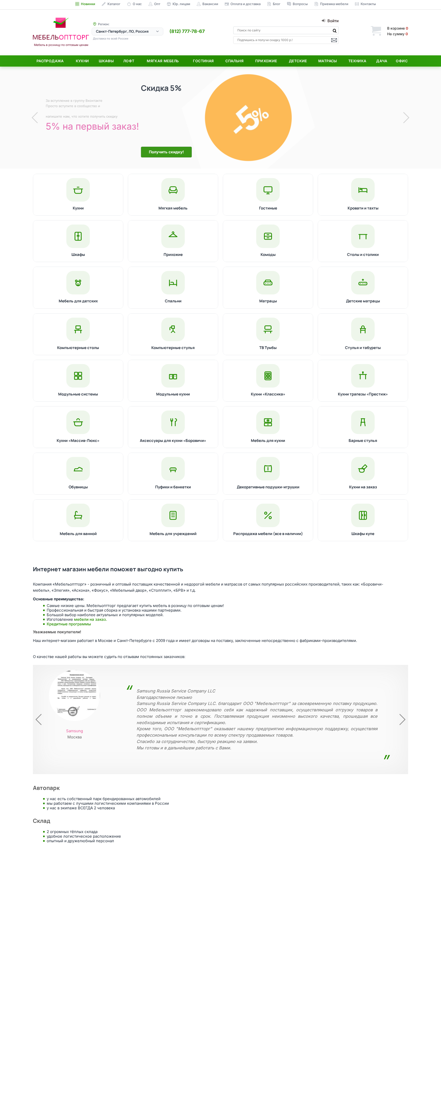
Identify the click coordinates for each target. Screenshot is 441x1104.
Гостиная (203, 61)
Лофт (128, 61)
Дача (381, 61)
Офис (402, 61)
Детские (298, 61)
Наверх (428, 1090)
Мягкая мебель (163, 61)
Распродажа (50, 61)
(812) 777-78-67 (187, 31)
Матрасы (327, 61)
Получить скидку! (102, 152)
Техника (357, 61)
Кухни (82, 61)
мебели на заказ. (90, 619)
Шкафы (106, 61)
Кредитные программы (69, 624)
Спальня (234, 61)
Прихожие (266, 61)
